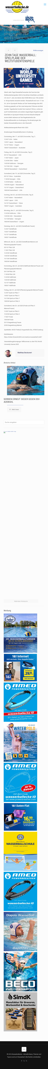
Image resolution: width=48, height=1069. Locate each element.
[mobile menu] (45, 4)
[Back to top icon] (24, 1049)
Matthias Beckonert (25, 353)
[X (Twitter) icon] (24, 1061)
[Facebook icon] (22, 1061)
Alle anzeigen (38, 50)
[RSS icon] (26, 1061)
